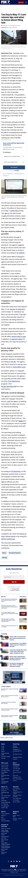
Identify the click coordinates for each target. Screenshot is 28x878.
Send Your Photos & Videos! (17, 795)
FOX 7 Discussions (17, 779)
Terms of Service (15, 590)
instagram (14, 861)
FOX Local (4, 763)
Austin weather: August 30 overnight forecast (9, 689)
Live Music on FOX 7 (17, 754)
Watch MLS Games (4, 853)
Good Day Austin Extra (5, 776)
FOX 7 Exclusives (16, 764)
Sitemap (3, 758)
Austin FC (3, 815)
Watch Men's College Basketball (5, 843)
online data (14, 211)
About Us (4, 787)
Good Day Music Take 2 (5, 779)
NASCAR (3, 819)
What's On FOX (5, 789)
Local (2, 746)
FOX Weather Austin (4, 772)
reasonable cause (19, 367)
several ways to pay (18, 336)
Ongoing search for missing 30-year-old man (8, 702)
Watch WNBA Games (4, 849)
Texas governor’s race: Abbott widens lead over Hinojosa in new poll (18, 645)
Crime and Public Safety (5, 754)
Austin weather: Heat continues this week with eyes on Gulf (9, 716)
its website (20, 253)
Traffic (2, 748)
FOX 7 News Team (5, 795)
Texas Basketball (5, 820)
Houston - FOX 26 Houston (17, 819)
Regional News (16, 812)
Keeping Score (16, 749)
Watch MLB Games (4, 834)
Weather (16, 787)
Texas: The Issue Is (17, 772)
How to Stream (5, 765)
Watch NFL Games (5, 828)
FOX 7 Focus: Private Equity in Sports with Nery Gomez (9, 709)
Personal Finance (14, 553)
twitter (11, 861)
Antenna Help (4, 807)
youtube (17, 861)
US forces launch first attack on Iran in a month (9, 626)
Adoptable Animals (17, 757)
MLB (2, 817)
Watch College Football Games (5, 831)
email (20, 861)
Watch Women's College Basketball (5, 846)
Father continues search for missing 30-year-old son (9, 696)
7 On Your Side (16, 768)
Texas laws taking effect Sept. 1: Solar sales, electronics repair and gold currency (18, 651)
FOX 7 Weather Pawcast (16, 789)
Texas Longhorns (5, 813)
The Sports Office (5, 770)
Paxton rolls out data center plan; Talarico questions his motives (18, 638)
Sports (3, 811)
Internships (3, 800)
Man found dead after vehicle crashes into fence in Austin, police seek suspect (9, 607)
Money (4, 557)
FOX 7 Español (4, 768)
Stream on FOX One (4, 825)
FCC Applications (5, 806)
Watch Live (21, 2)
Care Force (15, 775)
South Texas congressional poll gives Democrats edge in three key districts (18, 658)
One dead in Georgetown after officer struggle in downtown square (17, 664)
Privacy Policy (15, 589)
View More (23, 596)
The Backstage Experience (4, 782)
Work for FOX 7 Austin (5, 798)
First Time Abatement (12, 381)
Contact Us (4, 790)
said (8, 401)
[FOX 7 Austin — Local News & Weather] (5, 2)
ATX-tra (15, 780)
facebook (8, 861)
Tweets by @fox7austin (6, 738)
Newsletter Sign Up (5, 793)
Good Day (16, 744)
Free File (23, 314)
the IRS (13, 362)
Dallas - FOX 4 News (16, 816)
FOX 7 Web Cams (17, 798)
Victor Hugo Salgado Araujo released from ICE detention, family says (9, 613)
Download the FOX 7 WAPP (17, 792)
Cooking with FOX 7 (17, 751)
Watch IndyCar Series (4, 840)
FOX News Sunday (5, 756)
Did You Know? (16, 802)
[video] (23, 690)
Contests (15, 759)
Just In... (3, 596)
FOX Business (16, 471)
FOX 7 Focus (16, 770)
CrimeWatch (16, 767)
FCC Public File (4, 804)
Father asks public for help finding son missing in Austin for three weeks (9, 600)
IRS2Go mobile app (8, 539)
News (19, 25)
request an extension (17, 309)
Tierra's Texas (4, 767)
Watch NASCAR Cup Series (5, 837)
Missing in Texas (17, 777)
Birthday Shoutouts (15, 746)
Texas (2, 749)
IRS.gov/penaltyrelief (9, 386)
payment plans (17, 339)
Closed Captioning (5, 802)
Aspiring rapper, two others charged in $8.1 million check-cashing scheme (8, 620)
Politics (3, 751)
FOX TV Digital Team (13, 25)
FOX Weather (16, 800)
